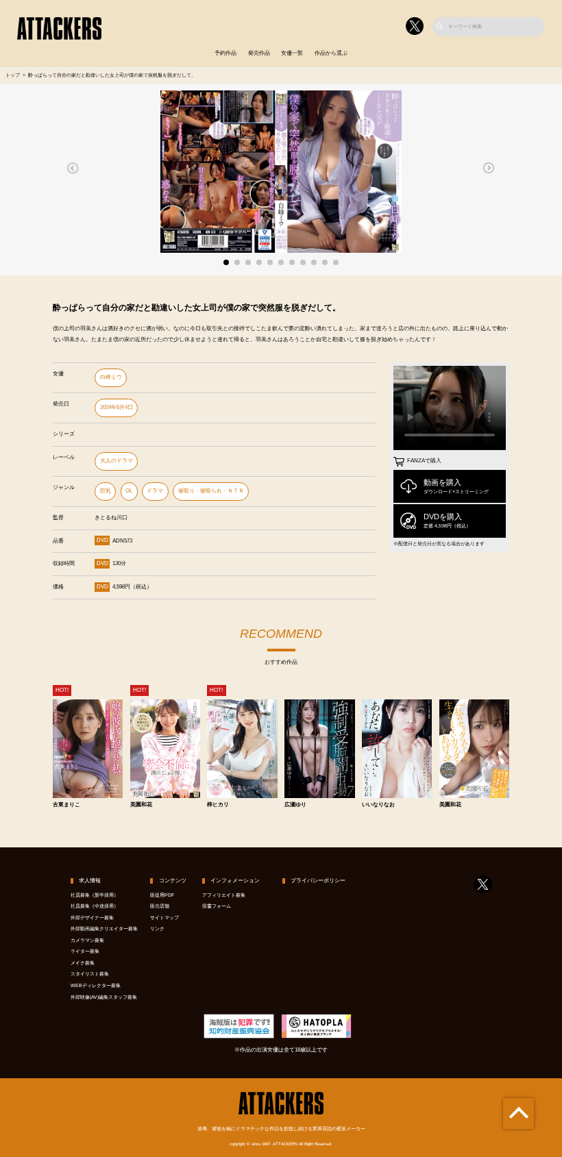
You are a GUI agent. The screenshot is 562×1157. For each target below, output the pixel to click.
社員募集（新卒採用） (95, 895)
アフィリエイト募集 (223, 895)
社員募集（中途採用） (95, 906)
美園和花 (141, 805)
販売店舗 (159, 906)
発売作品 (259, 53)
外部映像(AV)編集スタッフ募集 (104, 997)
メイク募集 (83, 963)
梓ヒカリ (218, 805)
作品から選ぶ (331, 53)
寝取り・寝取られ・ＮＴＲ (211, 491)
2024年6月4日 (116, 407)
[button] (73, 167)
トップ (12, 75)
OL (128, 491)
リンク (157, 929)
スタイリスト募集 (90, 974)
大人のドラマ (116, 461)
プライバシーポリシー (318, 881)
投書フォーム (216, 906)
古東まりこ (66, 805)
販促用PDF (162, 895)
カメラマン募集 (87, 940)
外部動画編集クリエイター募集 (104, 929)
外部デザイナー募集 (92, 918)
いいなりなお (378, 805)
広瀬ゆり (295, 805)
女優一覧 (292, 53)
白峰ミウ (111, 377)
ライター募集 (85, 951)
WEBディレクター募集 (96, 985)
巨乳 (105, 491)
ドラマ (155, 491)
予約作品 (225, 53)
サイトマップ (164, 918)
